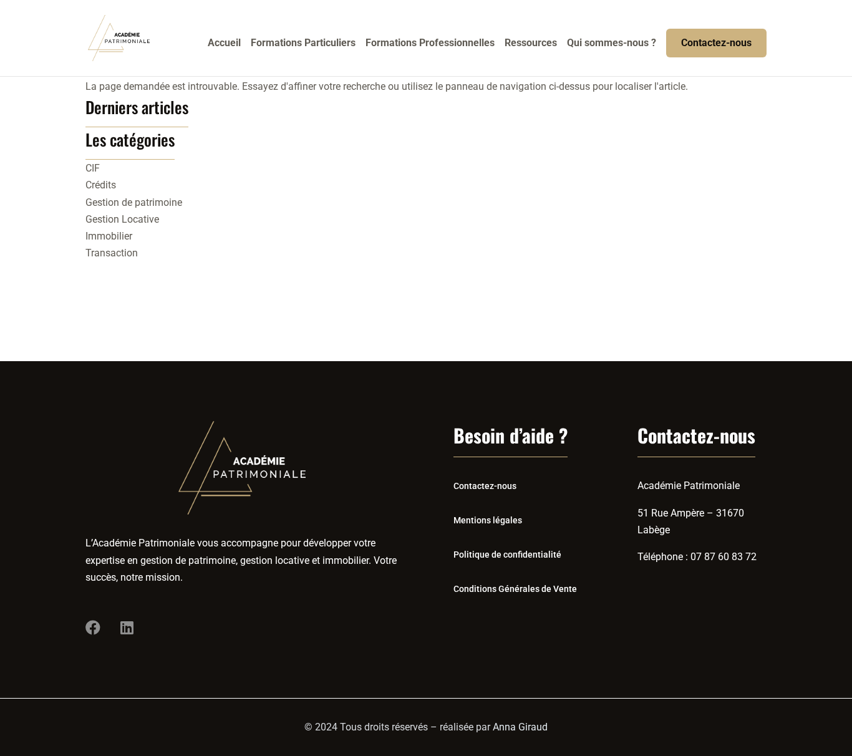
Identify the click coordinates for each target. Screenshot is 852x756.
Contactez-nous (716, 43)
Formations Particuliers (303, 44)
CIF (92, 168)
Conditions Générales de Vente (515, 589)
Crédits (100, 185)
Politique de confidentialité (507, 555)
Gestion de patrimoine (133, 202)
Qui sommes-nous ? (611, 44)
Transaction (111, 253)
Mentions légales (487, 520)
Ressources (531, 44)
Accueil (224, 44)
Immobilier (108, 236)
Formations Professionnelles (430, 44)
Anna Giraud (520, 727)
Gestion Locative (122, 219)
